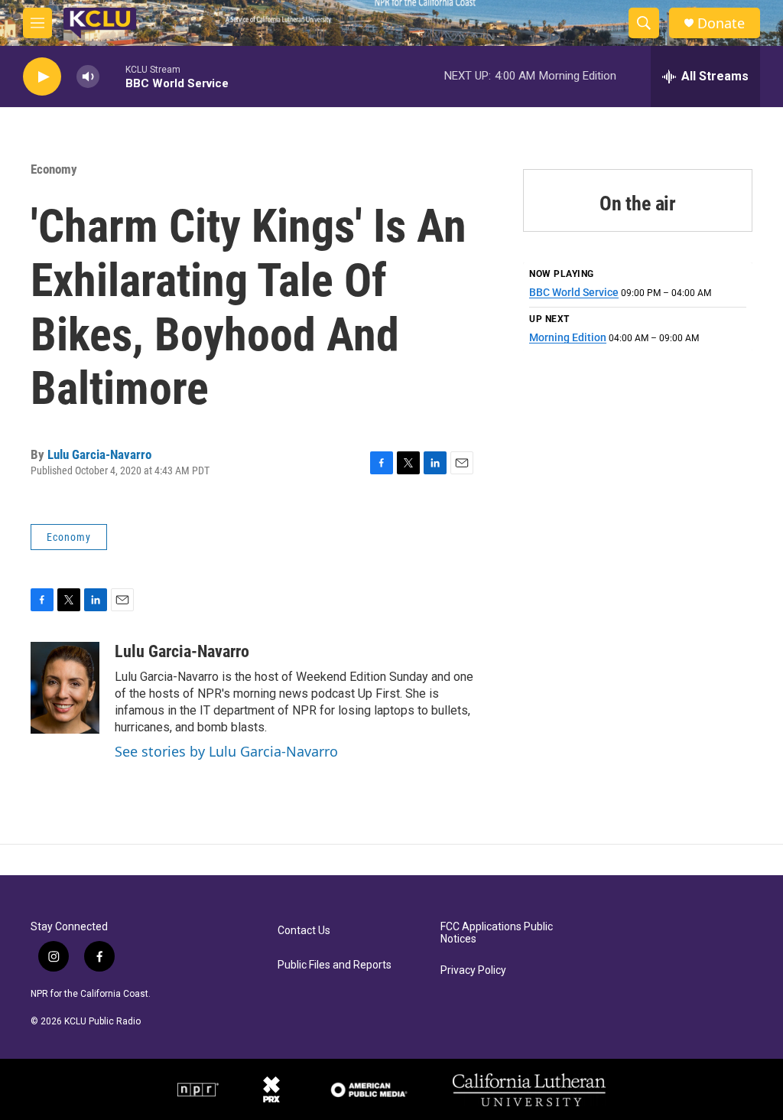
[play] (42, 77)
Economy (54, 169)
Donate (721, 23)
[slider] (112, 76)
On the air (637, 203)
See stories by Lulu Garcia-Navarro (226, 751)
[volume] (88, 77)
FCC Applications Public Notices (496, 933)
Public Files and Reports (335, 965)
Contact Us (304, 930)
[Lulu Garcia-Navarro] (65, 688)
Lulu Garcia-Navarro (99, 454)
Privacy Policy (473, 970)
